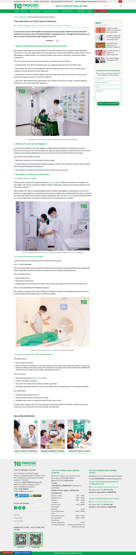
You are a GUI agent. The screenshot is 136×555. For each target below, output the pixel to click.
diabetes (66, 196)
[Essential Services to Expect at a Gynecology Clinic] (100, 53)
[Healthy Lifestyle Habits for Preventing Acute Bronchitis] (100, 30)
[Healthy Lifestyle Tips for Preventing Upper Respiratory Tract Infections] (100, 38)
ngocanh (33, 26)
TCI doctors (58, 26)
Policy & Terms (18, 521)
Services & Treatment (51, 11)
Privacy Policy (18, 518)
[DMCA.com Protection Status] (35, 495)
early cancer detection (54, 182)
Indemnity (17, 515)
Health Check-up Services (26, 451)
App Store (20, 547)
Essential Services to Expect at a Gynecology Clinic (113, 52)
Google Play (36, 547)
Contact (89, 11)
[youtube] (19, 507)
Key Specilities (35, 11)
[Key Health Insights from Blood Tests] (100, 60)
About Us (24, 11)
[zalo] (23, 507)
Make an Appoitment (100, 11)
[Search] (120, 6)
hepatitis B (35, 378)
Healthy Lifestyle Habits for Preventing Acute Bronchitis (114, 30)
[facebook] (15, 507)
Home (17, 11)
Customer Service (67, 11)
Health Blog (81, 11)
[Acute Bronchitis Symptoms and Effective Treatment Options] (100, 45)
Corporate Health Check (79, 451)
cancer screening (49, 252)
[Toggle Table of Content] (56, 40)
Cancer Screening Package (52, 451)
